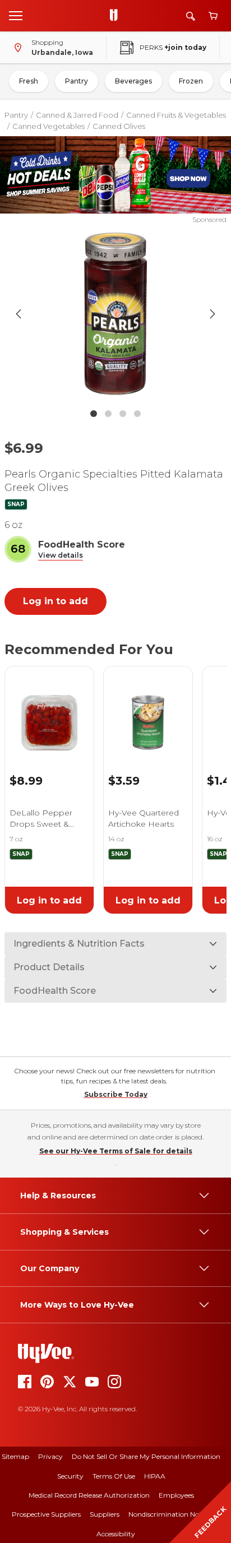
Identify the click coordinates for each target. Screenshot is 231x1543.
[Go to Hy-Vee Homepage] (116, 15)
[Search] (191, 16)
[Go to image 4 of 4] (137, 413)
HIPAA (154, 1476)
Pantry (76, 81)
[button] (60, 556)
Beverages (133, 81)
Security (70, 1476)
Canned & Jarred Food (77, 114)
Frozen (191, 81)
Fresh (28, 81)
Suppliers (104, 1514)
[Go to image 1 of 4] (93, 413)
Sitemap (15, 1456)
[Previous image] (18, 314)
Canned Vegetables (48, 126)
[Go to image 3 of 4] (123, 413)
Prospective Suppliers (46, 1514)
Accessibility (115, 1534)
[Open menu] (15, 15)
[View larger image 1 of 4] (115, 314)
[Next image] (212, 314)
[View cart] (213, 16)
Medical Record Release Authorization (89, 1495)
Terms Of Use (114, 1476)
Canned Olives (119, 126)
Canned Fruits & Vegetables (176, 114)
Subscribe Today (115, 1094)
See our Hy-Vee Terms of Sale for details (115, 1151)
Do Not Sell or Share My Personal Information (146, 1456)
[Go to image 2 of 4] (108, 413)
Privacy (50, 1456)
